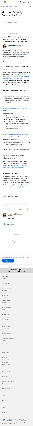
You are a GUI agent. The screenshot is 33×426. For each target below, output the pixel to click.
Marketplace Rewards (6, 388)
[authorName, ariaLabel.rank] (5, 46)
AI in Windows (4, 290)
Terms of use (4, 422)
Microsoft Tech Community (7, 383)
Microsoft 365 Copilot (6, 364)
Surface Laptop (4, 280)
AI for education (5, 343)
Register (25, 2)
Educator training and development (8, 338)
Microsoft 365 (4, 357)
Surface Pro (4, 278)
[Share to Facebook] (11, 271)
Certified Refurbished (6, 314)
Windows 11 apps (5, 295)
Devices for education (6, 328)
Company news (4, 402)
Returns (3, 309)
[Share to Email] (24, 271)
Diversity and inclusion (6, 410)
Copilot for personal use (6, 288)
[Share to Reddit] (16, 271)
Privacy (16, 420)
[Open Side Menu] (2, 2)
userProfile (11, 218)
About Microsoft (5, 400)
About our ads (4, 423)
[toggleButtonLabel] (31, 6)
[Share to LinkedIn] (9, 271)
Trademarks (10, 422)
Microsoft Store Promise (6, 316)
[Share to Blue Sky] (19, 271)
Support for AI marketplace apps (8, 381)
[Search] (21, 2)
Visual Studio (4, 390)
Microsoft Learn (23, 54)
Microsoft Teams (5, 362)
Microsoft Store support (6, 307)
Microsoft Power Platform (6, 359)
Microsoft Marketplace (6, 386)
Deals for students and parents (7, 340)
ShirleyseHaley (11, 45)
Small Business (4, 367)
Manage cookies (23, 420)
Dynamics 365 (4, 355)
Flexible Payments (5, 319)
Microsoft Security (5, 352)
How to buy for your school (7, 335)
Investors (3, 407)
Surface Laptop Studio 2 (6, 283)
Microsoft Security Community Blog (10, 6)
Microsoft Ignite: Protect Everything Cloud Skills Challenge (16, 78)
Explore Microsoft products (7, 293)
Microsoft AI (4, 350)
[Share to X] (14, 271)
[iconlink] (5, 224)
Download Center (5, 304)
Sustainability (4, 414)
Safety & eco (17, 422)
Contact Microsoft (10, 420)
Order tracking (4, 312)
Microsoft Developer (5, 376)
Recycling (23, 422)
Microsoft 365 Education (6, 333)
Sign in (8, 261)
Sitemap (3, 420)
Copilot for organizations (6, 285)
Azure (3, 374)
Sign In (29, 2)
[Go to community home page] (5, 2)
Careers (3, 397)
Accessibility (4, 412)
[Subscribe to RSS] (21, 271)
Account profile (4, 302)
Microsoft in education (6, 326)
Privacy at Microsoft (5, 405)
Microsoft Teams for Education (7, 331)
